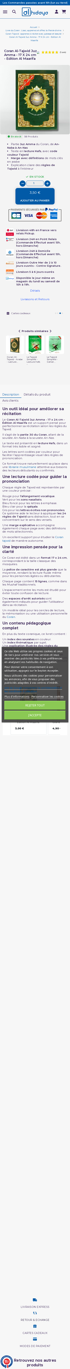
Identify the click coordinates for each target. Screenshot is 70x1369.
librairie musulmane (22, 467)
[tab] (10, 395)
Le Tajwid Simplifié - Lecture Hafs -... (33, 361)
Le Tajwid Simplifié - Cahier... (52, 359)
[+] (47, 183)
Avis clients (10, 400)
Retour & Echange (35, 1320)
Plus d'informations (16, 696)
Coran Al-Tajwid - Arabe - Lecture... (15, 359)
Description (10, 394)
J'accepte (35, 715)
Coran (11, 617)
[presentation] (55, 126)
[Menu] (5, 12)
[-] (23, 183)
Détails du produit (37, 394)
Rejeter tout (35, 705)
